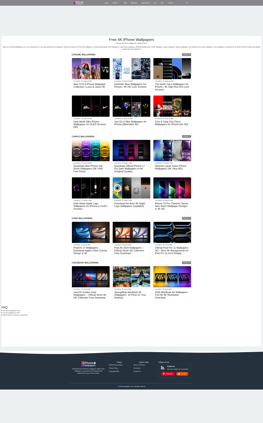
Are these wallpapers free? (12, 310)
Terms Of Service (139, 365)
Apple (106, 3)
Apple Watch (145, 3)
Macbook (134, 3)
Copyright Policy (114, 371)
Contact (170, 3)
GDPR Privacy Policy (115, 365)
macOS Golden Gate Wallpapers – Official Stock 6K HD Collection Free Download (89, 295)
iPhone (115, 3)
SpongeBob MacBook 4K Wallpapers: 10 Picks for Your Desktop (130, 295)
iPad (125, 3)
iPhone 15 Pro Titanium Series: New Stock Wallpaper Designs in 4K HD (172, 206)
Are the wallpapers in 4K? (11, 313)
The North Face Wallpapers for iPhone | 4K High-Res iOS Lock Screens (172, 87)
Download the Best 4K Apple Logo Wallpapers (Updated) (129, 204)
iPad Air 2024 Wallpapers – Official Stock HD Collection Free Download (129, 250)
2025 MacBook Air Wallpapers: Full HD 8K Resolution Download (171, 295)
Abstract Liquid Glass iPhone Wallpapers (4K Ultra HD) (170, 167)
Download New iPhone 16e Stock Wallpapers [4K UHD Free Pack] (88, 169)
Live (155, 3)
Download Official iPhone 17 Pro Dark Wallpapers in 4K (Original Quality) (129, 169)
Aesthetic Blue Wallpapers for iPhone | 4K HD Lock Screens (130, 85)
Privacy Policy (113, 368)
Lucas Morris (76, 81)
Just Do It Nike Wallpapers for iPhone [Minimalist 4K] (130, 123)
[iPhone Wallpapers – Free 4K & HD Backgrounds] (78, 3)
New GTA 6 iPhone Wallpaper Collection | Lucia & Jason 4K (89, 85)
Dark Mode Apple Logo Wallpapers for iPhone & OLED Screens (90, 206)
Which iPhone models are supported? (15, 315)
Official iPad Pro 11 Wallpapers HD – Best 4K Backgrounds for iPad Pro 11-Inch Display (171, 250)
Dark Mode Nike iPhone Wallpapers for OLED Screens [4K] (89, 124)
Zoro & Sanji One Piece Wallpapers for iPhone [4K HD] (171, 123)
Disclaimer (137, 368)
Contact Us (137, 371)
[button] (187, 3)
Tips (162, 3)
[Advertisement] (63, 20)
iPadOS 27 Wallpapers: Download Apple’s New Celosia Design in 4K (90, 250)
